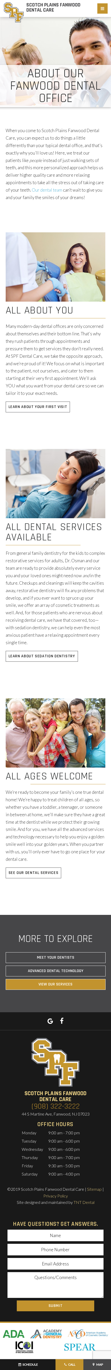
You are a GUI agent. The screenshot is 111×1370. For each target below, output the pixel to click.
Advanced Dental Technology (55, 971)
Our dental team (47, 190)
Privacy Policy (55, 1195)
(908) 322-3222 (55, 1106)
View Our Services (55, 984)
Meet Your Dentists (55, 957)
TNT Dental (84, 1202)
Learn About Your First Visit (38, 407)
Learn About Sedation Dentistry (42, 656)
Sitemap (94, 1189)
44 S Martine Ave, (56, 1113)
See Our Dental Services (34, 872)
